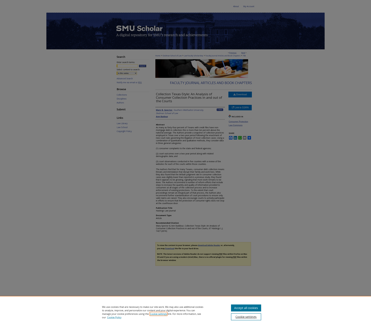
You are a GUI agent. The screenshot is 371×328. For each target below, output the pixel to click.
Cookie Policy (114, 317)
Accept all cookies (246, 308)
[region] (185, 312)
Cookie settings (158, 314)
